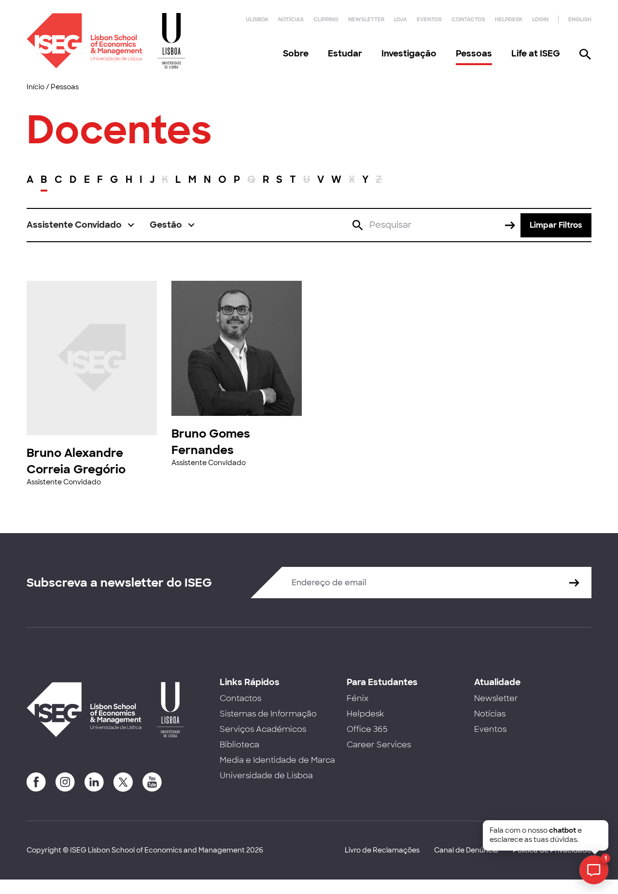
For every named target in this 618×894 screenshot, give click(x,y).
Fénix (357, 698)
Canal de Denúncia (466, 850)
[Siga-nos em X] (123, 782)
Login (540, 19)
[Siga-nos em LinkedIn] (94, 782)
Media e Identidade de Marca (277, 760)
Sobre (296, 53)
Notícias (291, 19)
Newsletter (366, 19)
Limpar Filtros (556, 225)
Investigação (408, 53)
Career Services (379, 745)
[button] (81, 225)
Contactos (468, 19)
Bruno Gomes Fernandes (210, 441)
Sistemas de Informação (268, 714)
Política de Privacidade (552, 850)
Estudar (345, 53)
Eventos (429, 19)
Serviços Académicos (263, 729)
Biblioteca (239, 745)
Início (35, 87)
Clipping (325, 19)
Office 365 (367, 729)
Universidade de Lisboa (266, 775)
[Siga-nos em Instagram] (65, 782)
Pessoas (474, 53)
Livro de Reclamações (382, 850)
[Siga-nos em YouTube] (152, 782)
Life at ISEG (535, 53)
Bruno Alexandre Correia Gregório (76, 461)
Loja (400, 19)
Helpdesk (508, 19)
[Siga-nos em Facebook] (36, 782)
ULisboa (257, 19)
